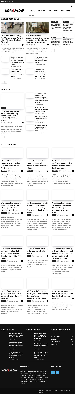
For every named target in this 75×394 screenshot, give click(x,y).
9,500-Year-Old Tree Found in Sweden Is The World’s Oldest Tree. (56, 26)
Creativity (66, 21)
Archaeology (54, 21)
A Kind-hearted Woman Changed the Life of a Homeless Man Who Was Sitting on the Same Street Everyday (17, 73)
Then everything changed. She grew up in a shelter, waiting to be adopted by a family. (37, 38)
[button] (71, 6)
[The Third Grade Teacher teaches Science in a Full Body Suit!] (30, 118)
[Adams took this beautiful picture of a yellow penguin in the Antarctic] (68, 35)
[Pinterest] (57, 372)
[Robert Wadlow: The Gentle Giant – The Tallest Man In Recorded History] (37, 153)
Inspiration (4, 170)
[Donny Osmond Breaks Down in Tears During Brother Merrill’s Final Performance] (12, 153)
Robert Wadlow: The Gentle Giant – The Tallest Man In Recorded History (41, 345)
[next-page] (5, 82)
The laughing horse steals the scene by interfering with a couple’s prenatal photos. (10, 115)
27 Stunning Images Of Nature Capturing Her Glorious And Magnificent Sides (68, 27)
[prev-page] (2, 82)
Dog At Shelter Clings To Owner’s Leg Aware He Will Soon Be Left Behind (12, 38)
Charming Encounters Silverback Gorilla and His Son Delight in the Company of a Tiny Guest (61, 208)
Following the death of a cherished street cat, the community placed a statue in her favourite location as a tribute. (17, 60)
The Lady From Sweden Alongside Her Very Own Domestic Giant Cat (41, 109)
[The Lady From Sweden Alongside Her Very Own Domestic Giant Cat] (30, 109)
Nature (65, 37)
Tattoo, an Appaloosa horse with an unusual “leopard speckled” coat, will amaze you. (56, 42)
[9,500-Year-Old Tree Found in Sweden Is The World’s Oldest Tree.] (56, 20)
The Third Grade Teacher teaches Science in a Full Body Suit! (41, 118)
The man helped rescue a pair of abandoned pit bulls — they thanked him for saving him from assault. (11, 253)
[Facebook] (53, 372)
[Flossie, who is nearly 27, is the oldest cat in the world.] (37, 241)
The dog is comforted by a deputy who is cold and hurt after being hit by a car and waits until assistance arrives (62, 253)
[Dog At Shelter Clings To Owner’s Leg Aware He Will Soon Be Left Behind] (12, 27)
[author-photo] (2, 45)
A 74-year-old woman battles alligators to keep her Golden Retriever (62, 293)
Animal (3, 32)
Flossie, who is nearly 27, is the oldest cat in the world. (37, 251)
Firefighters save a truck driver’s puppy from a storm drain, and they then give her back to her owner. (37, 208)
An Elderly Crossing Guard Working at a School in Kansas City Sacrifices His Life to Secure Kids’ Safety (40, 73)
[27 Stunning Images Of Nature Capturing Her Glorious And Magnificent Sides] (30, 127)
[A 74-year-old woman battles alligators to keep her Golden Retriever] (63, 283)
